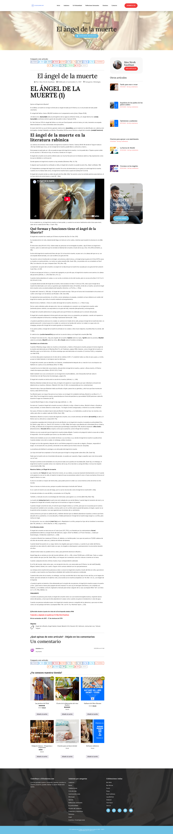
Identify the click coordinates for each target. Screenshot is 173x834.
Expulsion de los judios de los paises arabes (131, 104)
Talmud (98, 626)
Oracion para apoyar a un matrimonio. (124, 139)
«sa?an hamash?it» (46, 334)
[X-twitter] (119, 810)
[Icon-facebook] (108, 810)
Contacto (114, 6)
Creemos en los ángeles (129, 166)
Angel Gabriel (52, 626)
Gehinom (81, 626)
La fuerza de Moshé (127, 148)
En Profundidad (77, 6)
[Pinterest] (125, 810)
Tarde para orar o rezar (129, 84)
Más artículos (131, 68)
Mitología (92, 36)
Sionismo (105, 6)
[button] (131, 5)
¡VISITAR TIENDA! (121, 218)
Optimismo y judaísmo (128, 121)
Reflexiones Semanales (92, 6)
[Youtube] (131, 810)
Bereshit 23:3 (65, 626)
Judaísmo (66, 6)
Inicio (58, 6)
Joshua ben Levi (90, 626)
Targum (38, 628)
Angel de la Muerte (41, 626)
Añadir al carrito (42, 714)
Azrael (59, 626)
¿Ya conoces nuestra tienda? (46, 672)
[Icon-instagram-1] (114, 810)
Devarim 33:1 (74, 626)
